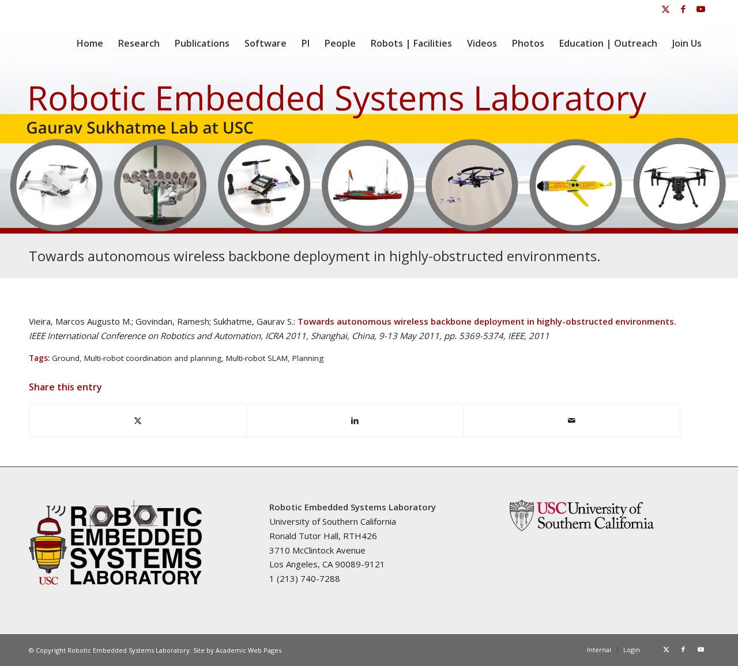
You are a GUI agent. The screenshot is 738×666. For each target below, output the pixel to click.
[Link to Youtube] (700, 8)
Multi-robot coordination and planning (152, 358)
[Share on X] (137, 421)
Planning (307, 358)
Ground (66, 358)
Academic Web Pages (248, 650)
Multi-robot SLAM (257, 358)
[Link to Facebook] (683, 8)
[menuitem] (90, 43)
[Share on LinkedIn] (355, 421)
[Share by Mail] (572, 421)
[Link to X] (665, 8)
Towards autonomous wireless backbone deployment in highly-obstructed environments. (315, 255)
